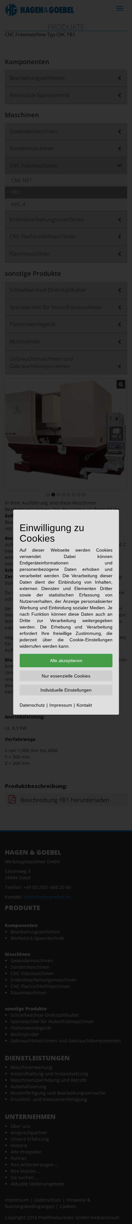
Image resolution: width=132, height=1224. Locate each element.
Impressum (60, 705)
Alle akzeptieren (66, 660)
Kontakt (84, 705)
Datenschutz (32, 705)
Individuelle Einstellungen (66, 690)
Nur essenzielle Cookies (66, 675)
